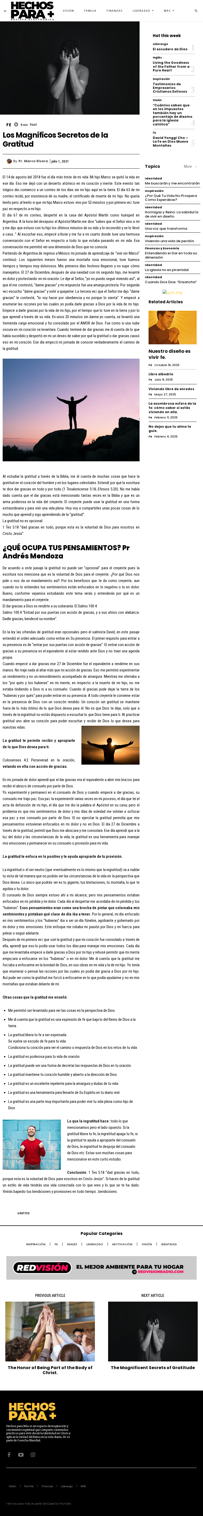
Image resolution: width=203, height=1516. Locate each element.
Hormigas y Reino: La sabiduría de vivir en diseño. (171, 214)
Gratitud (23, 1213)
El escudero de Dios (170, 49)
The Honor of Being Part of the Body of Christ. (50, 1370)
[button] (196, 11)
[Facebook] (94, 161)
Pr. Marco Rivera (33, 161)
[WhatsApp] (130, 161)
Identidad (153, 178)
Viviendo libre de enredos (171, 389)
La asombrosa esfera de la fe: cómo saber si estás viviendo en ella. (172, 407)
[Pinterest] (118, 161)
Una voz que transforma (166, 228)
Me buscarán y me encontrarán (172, 183)
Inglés (157, 57)
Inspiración (161, 79)
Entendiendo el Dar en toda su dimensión (171, 255)
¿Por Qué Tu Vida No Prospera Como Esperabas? (171, 197)
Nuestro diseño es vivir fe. (170, 354)
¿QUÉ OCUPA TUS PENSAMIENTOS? (62, 548)
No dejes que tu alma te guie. (170, 428)
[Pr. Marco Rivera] (10, 161)
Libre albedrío (161, 374)
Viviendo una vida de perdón (169, 240)
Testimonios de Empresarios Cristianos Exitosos (170, 88)
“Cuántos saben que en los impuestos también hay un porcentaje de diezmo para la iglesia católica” (172, 115)
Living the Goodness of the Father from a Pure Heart (171, 66)
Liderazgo (160, 44)
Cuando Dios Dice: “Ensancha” (171, 282)
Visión (157, 100)
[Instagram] (32, 1455)
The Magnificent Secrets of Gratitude (153, 1367)
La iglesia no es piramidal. (167, 269)
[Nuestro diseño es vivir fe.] (173, 328)
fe (8, 125)
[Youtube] (21, 1455)
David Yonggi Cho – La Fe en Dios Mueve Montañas (170, 142)
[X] (106, 161)
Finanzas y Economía (162, 248)
